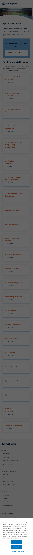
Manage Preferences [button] (18, 552)
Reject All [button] (16, 547)
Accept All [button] (16, 542)
